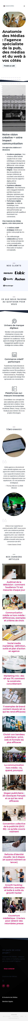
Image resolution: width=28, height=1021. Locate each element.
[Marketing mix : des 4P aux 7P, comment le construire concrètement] (14, 672)
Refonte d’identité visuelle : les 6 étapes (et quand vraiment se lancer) (14, 858)
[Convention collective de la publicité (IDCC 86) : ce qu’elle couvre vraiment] (14, 820)
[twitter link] (3, 986)
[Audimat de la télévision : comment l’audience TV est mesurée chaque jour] (14, 578)
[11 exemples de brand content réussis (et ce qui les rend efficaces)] (14, 702)
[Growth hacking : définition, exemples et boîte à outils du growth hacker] (14, 881)
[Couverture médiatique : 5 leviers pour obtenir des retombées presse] (14, 912)
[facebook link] (8, 986)
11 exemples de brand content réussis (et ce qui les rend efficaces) (14, 709)
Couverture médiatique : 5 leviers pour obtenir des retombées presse (14, 919)
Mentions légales (7, 1001)
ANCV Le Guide (6, 1016)
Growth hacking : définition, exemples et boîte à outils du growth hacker (14, 889)
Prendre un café (9, 66)
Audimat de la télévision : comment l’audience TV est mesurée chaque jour (14, 586)
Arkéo (21, 1016)
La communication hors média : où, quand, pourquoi (14, 768)
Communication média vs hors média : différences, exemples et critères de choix (14, 616)
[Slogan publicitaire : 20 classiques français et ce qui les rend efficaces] (14, 789)
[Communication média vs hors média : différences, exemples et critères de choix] (14, 609)
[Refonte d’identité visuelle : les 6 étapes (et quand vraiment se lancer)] (14, 850)
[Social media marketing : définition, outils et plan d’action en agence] (14, 639)
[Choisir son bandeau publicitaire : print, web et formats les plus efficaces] (14, 730)
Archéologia (15, 1016)
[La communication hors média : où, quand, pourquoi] (14, 761)
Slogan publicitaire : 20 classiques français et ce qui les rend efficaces (14, 797)
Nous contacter (9, 969)
